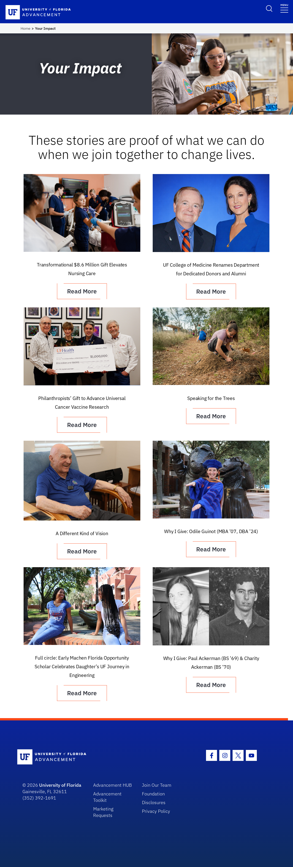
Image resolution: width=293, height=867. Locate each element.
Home (25, 28)
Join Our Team (156, 785)
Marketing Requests (103, 812)
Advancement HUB (112, 785)
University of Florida (60, 785)
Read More (82, 291)
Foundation (153, 794)
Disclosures (153, 802)
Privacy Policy (156, 811)
